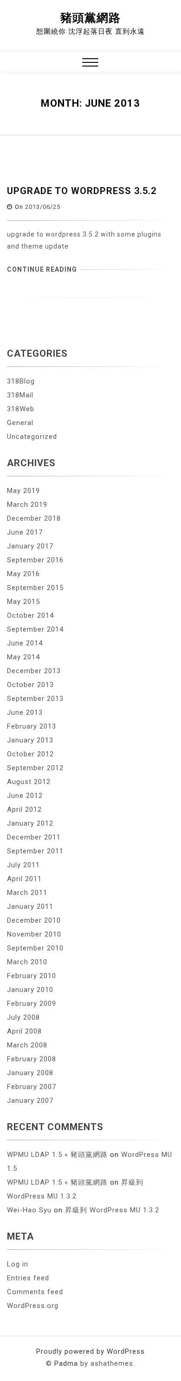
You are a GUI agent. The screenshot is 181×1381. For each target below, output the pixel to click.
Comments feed (35, 1292)
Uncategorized (32, 436)
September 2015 (35, 588)
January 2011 (30, 906)
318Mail (20, 395)
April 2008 (24, 1031)
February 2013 (31, 726)
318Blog (21, 381)
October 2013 (30, 685)
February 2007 (31, 1087)
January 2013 (30, 740)
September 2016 (35, 560)
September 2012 (35, 768)
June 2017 (25, 532)
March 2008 (27, 1045)
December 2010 (34, 920)
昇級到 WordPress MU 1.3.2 (112, 1210)
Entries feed (28, 1278)
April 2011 (24, 879)
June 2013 (25, 712)
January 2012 (30, 823)
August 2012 (29, 782)
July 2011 (23, 865)
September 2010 (35, 948)
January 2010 (30, 990)
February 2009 (31, 1003)
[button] (90, 63)
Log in (17, 1264)
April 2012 (24, 809)
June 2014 (25, 643)
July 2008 (23, 1017)
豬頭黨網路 (90, 17)
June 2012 (25, 795)
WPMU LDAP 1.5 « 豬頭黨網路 (57, 1154)
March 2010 (27, 962)
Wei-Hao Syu (29, 1210)
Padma (66, 1363)
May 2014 (23, 657)
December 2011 (34, 837)
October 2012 (30, 754)
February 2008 (31, 1059)
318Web (20, 409)
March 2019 (27, 504)
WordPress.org (32, 1306)
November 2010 (34, 934)
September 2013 (35, 698)
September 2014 (35, 629)
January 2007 (30, 1100)
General (20, 423)
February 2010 (31, 976)
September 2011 (35, 851)
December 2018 (34, 518)
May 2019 (23, 491)
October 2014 (30, 615)
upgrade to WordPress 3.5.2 (81, 190)
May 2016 (23, 574)
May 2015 (23, 601)
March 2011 (27, 892)
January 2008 (30, 1073)
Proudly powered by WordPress (90, 1351)
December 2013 (34, 671)
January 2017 (30, 546)
